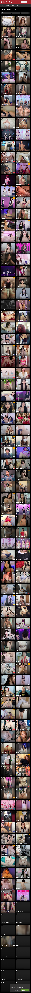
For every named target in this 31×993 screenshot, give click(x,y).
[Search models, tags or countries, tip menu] (29, 5)
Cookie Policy (20, 987)
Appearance (7, 12)
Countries (17, 12)
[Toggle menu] (1, 2)
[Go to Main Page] (9, 2)
